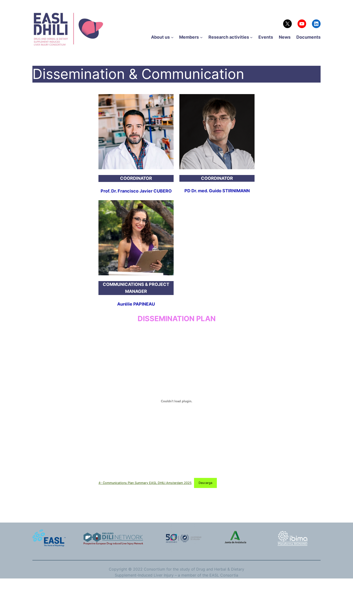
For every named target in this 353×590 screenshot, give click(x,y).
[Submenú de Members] (201, 37)
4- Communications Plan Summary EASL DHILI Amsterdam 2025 (145, 483)
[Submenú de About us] (172, 37)
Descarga (205, 483)
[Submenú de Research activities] (251, 37)
